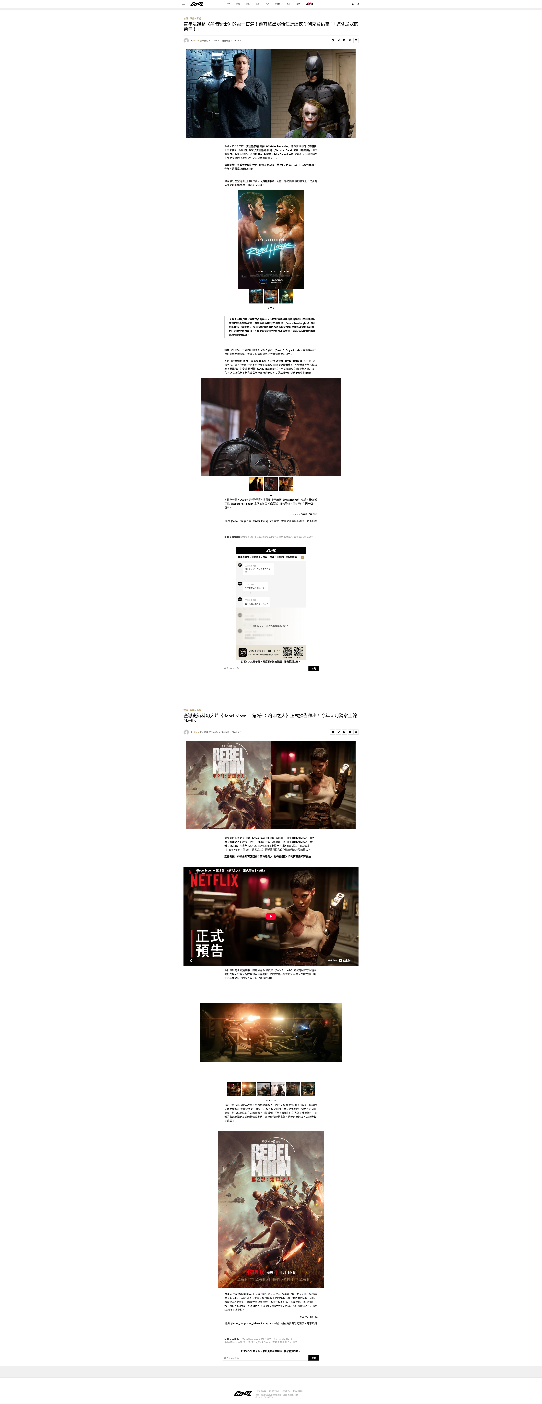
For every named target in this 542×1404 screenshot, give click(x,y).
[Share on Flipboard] (344, 40)
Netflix (290, 1339)
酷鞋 (238, 4)
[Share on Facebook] (332, 40)
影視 (198, 18)
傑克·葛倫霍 (284, 537)
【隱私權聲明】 (298, 1391)
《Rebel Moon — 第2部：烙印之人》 (259, 1339)
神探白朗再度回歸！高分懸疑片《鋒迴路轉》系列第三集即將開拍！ (275, 856)
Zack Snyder (265, 1342)
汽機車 (277, 4)
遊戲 (288, 4)
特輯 (228, 4)
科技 (267, 4)
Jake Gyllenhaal (262, 537)
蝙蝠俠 (294, 537)
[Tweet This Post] (338, 40)
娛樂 (257, 4)
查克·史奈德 (278, 1342)
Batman (244, 537)
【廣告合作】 (285, 1391)
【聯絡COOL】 (273, 1391)
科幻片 (288, 1342)
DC (251, 537)
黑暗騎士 (308, 537)
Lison (196, 40)
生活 (298, 4)
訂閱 (314, 668)
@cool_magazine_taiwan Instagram (252, 521)
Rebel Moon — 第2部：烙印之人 (240, 1342)
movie (274, 537)
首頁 (185, 18)
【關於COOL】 (260, 1391)
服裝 (248, 4)
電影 (301, 537)
